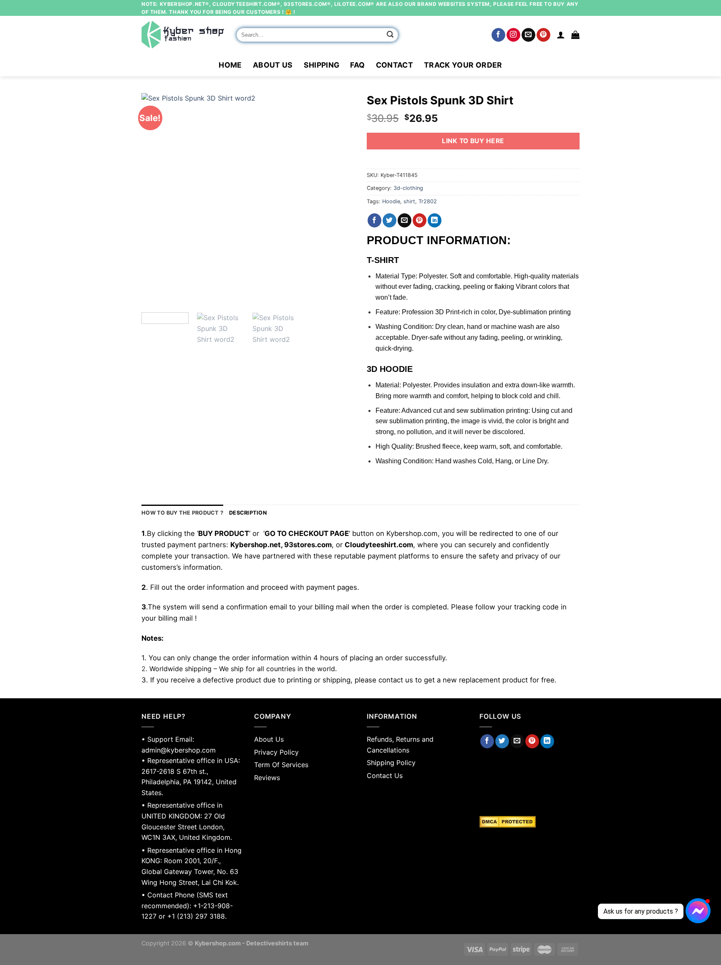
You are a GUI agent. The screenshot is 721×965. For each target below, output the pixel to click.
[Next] (339, 199)
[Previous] (156, 199)
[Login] (561, 34)
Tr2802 (427, 201)
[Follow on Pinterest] (543, 35)
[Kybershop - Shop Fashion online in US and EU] (182, 34)
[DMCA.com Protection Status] (529, 822)
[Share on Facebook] (374, 220)
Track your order (463, 65)
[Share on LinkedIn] (434, 220)
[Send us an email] (528, 35)
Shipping (322, 65)
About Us (273, 65)
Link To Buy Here (473, 141)
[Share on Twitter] (389, 220)
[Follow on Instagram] (513, 35)
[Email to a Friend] (404, 220)
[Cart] (575, 34)
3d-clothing (408, 188)
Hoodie (391, 201)
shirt (409, 201)
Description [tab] (248, 513)
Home (230, 65)
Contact (394, 65)
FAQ (357, 65)
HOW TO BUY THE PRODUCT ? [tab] (182, 513)
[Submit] (390, 35)
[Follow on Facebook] (498, 35)
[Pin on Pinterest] (419, 220)
